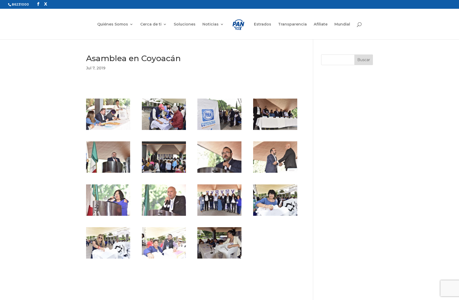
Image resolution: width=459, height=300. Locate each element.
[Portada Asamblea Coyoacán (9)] (108, 215)
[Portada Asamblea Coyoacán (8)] (275, 172)
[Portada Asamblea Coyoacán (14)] (164, 258)
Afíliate (321, 24)
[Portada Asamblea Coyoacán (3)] (219, 130)
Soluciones (185, 24)
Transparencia (292, 24)
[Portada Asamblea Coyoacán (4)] (275, 130)
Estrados (262, 24)
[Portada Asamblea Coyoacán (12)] (275, 215)
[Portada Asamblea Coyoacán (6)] (164, 172)
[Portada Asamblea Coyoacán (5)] (108, 172)
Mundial (342, 24)
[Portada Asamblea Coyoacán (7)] (219, 172)
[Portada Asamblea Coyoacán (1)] (108, 130)
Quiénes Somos (112, 24)
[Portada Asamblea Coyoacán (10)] (164, 215)
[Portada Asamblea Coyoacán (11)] (219, 215)
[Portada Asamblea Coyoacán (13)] (108, 258)
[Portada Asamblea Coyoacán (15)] (219, 258)
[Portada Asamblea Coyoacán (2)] (164, 130)
